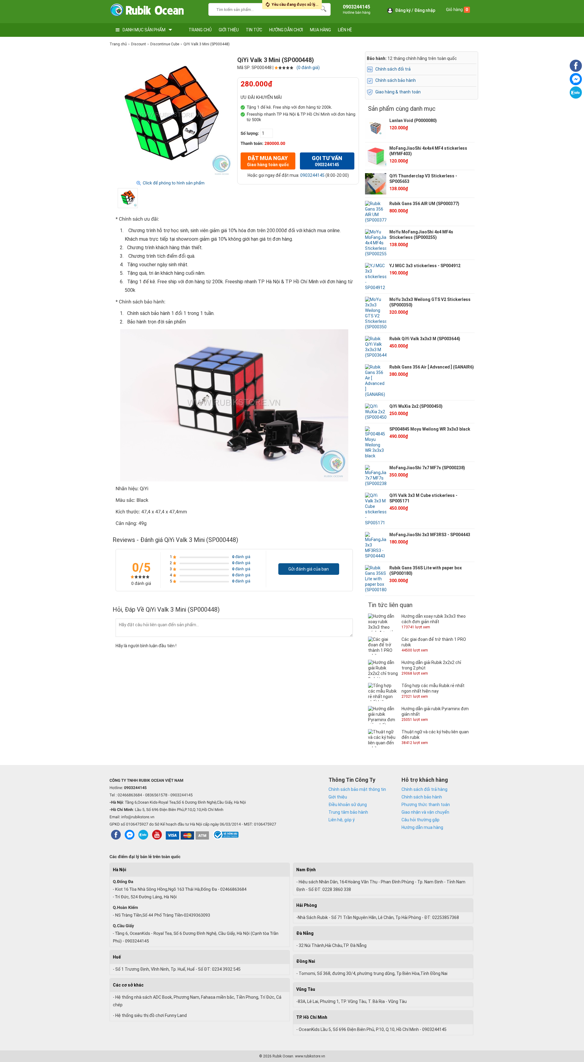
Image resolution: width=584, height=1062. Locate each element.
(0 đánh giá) (308, 67)
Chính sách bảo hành (395, 80)
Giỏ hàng (457, 9)
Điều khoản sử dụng (347, 804)
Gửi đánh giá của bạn (308, 569)
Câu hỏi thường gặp (420, 819)
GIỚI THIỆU (229, 29)
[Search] (322, 8)
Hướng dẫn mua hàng (422, 827)
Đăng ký (403, 10)
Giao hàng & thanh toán (398, 91)
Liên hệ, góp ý (341, 819)
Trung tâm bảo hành (348, 812)
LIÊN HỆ (345, 29)
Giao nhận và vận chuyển (425, 812)
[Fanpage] (576, 70)
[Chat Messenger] (576, 83)
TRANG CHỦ (200, 29)
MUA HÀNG (320, 29)
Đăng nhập (424, 10)
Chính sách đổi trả (393, 69)
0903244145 (312, 175)
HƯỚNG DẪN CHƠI (286, 29)
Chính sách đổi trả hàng (424, 789)
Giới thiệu (337, 797)
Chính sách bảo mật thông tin (357, 789)
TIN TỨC (254, 29)
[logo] (146, 11)
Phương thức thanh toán (425, 804)
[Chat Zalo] (576, 97)
